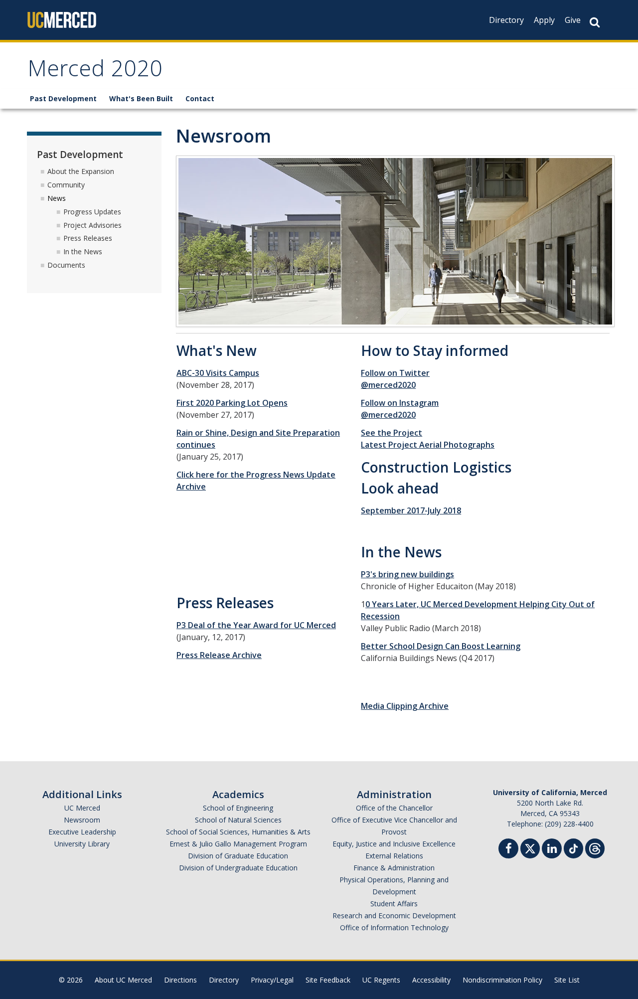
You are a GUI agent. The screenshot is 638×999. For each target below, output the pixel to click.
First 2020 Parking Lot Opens (232, 402)
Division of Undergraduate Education (238, 867)
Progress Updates (92, 211)
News (56, 198)
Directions (180, 980)
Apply (544, 19)
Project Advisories (92, 225)
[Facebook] (508, 849)
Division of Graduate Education (238, 855)
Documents (66, 265)
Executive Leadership (82, 831)
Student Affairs (394, 903)
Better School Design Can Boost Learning (440, 646)
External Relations (394, 855)
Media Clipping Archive (405, 705)
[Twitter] (530, 847)
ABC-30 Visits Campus (217, 372)
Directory (506, 19)
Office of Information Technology (394, 927)
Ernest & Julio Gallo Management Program (238, 843)
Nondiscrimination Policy (502, 980)
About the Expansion (80, 171)
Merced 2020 (95, 71)
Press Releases (87, 238)
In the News (82, 251)
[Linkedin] (551, 849)
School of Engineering (238, 808)
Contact (199, 98)
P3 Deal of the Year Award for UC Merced (256, 625)
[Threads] (595, 847)
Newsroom (82, 820)
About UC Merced (123, 980)
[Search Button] (594, 22)
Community (66, 184)
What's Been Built (141, 98)
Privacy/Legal (272, 980)
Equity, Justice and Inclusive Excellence (394, 843)
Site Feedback (328, 980)
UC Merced (82, 808)
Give (573, 19)
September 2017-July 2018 (411, 510)
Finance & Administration (394, 867)
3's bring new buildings (410, 574)
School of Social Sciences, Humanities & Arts (238, 831)
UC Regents (381, 980)
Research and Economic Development (394, 915)
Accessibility (431, 980)
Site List (567, 980)
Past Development (63, 98)
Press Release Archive (219, 655)
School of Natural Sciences (238, 820)
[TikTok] (573, 847)
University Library (82, 843)
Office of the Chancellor (394, 808)
